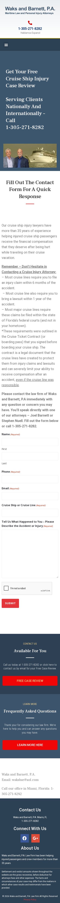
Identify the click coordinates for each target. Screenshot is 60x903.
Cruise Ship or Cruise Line (24, 505)
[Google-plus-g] (35, 838)
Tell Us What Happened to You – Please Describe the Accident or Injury (28, 524)
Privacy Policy (30, 899)
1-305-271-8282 (30, 29)
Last (4, 463)
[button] (6, 44)
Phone (11, 471)
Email (10, 488)
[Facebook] (24, 838)
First (4, 449)
